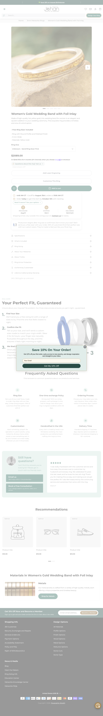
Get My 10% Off (51, 366)
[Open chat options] (98, 705)
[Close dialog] (85, 347)
